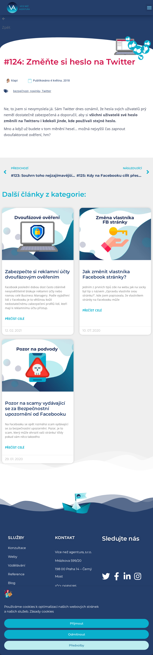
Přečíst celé (14, 319)
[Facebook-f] (117, 576)
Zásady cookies (42, 611)
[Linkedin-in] (127, 576)
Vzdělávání (16, 565)
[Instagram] (138, 576)
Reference (16, 574)
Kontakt (65, 537)
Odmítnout (76, 634)
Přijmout (76, 623)
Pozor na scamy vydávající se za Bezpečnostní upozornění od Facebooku (35, 408)
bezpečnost (20, 91)
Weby (12, 557)
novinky (35, 91)
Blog (11, 583)
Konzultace (17, 548)
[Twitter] (106, 576)
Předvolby (76, 645)
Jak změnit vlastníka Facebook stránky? (106, 274)
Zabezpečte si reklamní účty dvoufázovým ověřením (37, 274)
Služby (16, 537)
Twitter (46, 91)
